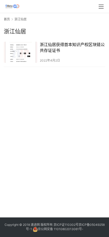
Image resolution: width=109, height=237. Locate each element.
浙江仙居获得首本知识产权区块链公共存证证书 (72, 47)
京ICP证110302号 (66, 225)
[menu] (101, 6)
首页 (7, 19)
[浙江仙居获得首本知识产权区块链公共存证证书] (20, 52)
